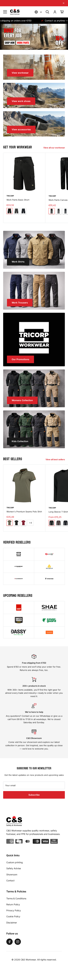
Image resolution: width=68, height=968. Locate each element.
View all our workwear (54, 147)
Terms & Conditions (16, 898)
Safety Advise (13, 868)
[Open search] (47, 12)
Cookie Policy (13, 916)
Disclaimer (11, 922)
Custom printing (14, 862)
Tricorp (10, 196)
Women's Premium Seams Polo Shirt (24, 511)
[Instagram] (18, 942)
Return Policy (13, 904)
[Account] (55, 12)
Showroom (11, 874)
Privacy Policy (13, 910)
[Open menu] (5, 12)
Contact (10, 880)
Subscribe (34, 794)
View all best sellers (55, 459)
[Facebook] (9, 942)
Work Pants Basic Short (17, 200)
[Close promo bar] (63, 3)
